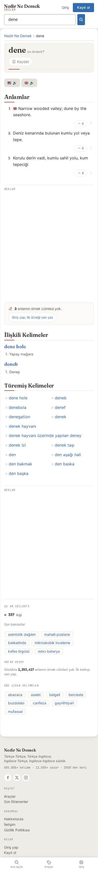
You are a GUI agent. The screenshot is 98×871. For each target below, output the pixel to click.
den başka (18, 473)
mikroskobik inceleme (52, 643)
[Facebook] (8, 777)
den (12, 454)
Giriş (65, 7)
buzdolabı (16, 703)
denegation (19, 416)
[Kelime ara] (81, 19)
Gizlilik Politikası (17, 830)
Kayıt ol (83, 7)
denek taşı (64, 445)
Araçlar (10, 796)
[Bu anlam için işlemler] (91, 123)
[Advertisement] (49, 243)
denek (60, 416)
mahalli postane (57, 634)
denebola (17, 407)
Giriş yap (11, 847)
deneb (11, 364)
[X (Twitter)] (17, 777)
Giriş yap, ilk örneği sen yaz (32, 317)
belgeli (54, 695)
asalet (36, 695)
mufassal (15, 711)
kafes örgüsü (18, 651)
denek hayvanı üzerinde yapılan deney (45, 435)
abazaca (15, 695)
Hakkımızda (13, 819)
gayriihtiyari (64, 703)
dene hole (15, 346)
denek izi (17, 445)
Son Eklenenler (16, 801)
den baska (64, 463)
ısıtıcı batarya (49, 651)
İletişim (9, 824)
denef (60, 407)
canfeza (39, 703)
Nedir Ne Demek (18, 36)
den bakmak (20, 463)
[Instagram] (26, 777)
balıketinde (17, 643)
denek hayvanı (22, 426)
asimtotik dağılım (22, 634)
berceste (76, 695)
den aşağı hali (68, 454)
